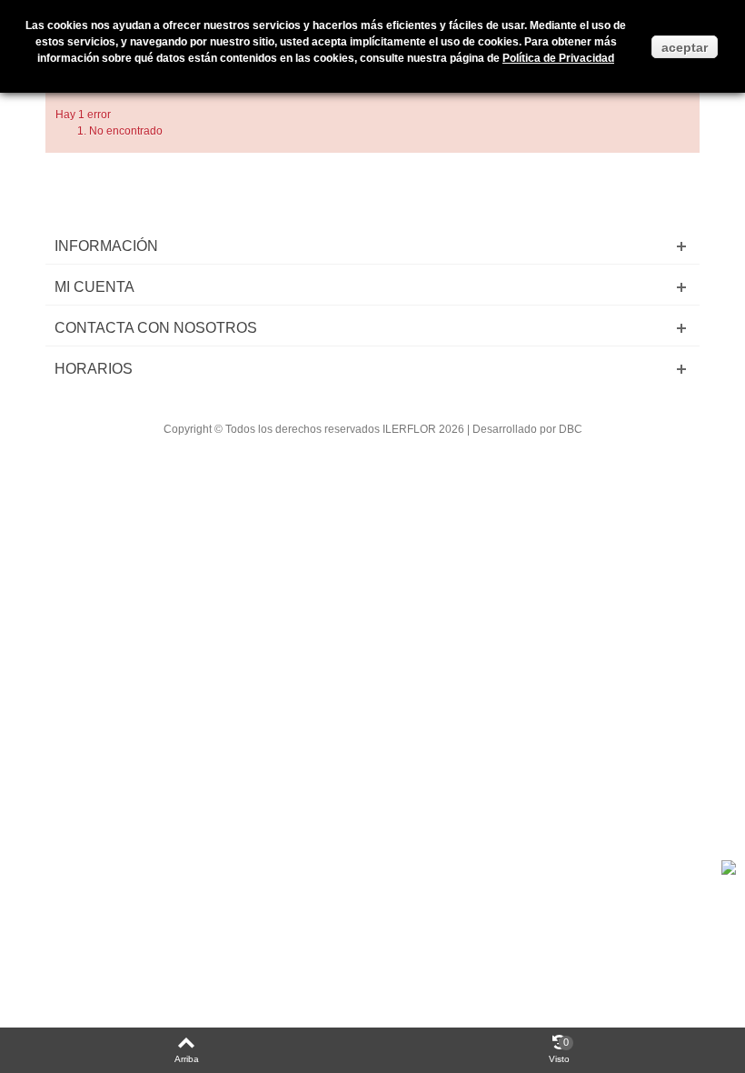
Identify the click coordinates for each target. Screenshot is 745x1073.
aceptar (684, 47)
